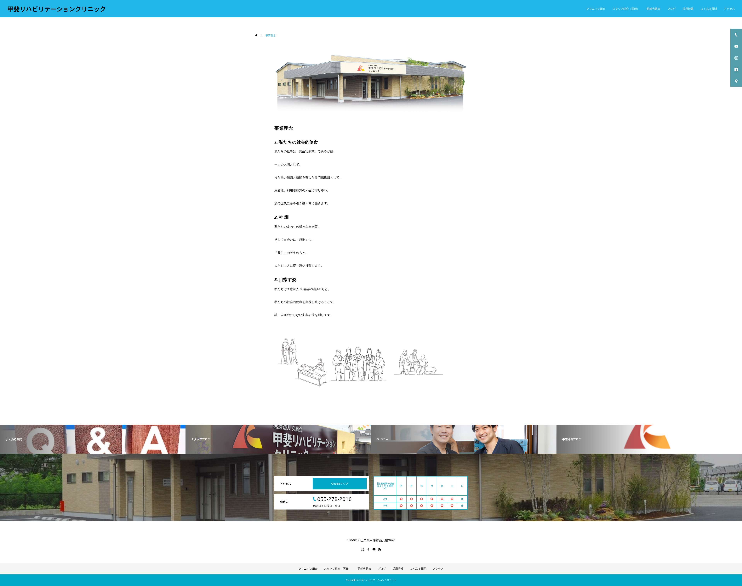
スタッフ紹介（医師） (626, 8)
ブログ (671, 8)
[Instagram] (362, 549)
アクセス (729, 8)
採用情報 (688, 8)
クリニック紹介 (595, 8)
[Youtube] (374, 549)
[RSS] (380, 549)
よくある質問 (709, 8)
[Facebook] (368, 549)
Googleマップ (339, 483)
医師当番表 (653, 8)
